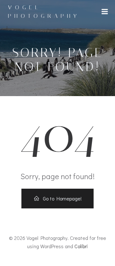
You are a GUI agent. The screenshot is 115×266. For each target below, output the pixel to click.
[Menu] (104, 11)
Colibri (81, 246)
